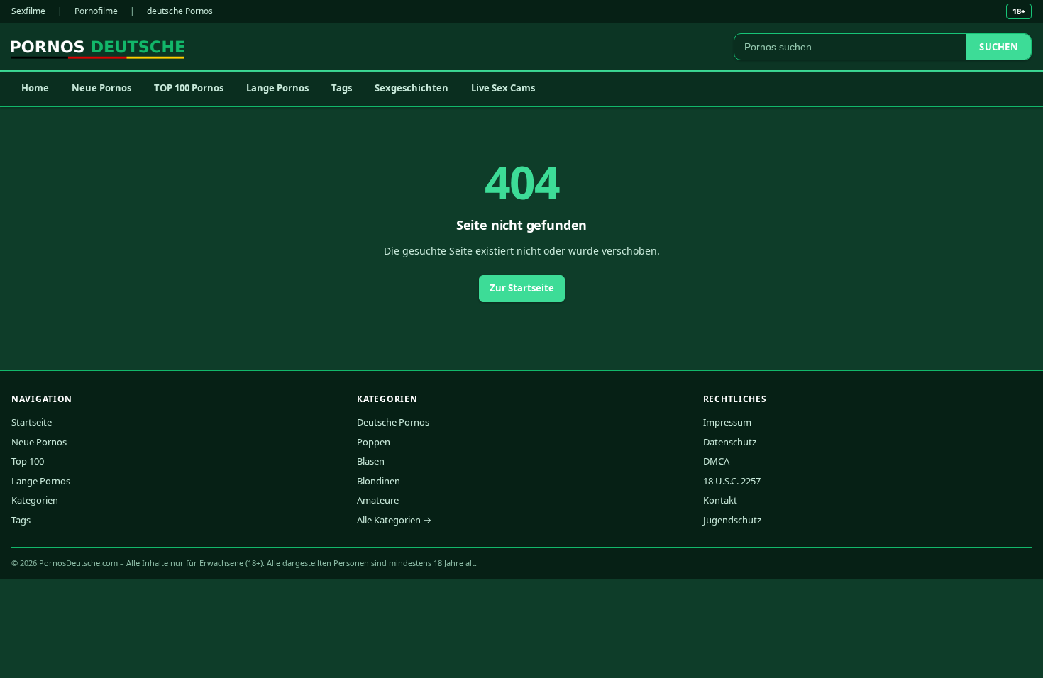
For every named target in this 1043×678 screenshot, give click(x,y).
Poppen (373, 441)
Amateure (378, 500)
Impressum (727, 422)
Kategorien (34, 500)
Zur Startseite (522, 288)
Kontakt (720, 500)
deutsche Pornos (180, 11)
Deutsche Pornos (393, 422)
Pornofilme (96, 11)
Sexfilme (28, 11)
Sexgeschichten (411, 88)
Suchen (998, 46)
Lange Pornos (277, 88)
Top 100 (27, 461)
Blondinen (378, 480)
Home (35, 88)
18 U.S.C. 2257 (732, 480)
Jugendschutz (732, 519)
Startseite (31, 422)
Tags (341, 88)
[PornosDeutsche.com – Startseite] (97, 47)
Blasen (371, 461)
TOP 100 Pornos (189, 88)
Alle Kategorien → (394, 519)
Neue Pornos (101, 88)
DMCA (716, 461)
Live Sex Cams (503, 88)
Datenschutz (729, 441)
